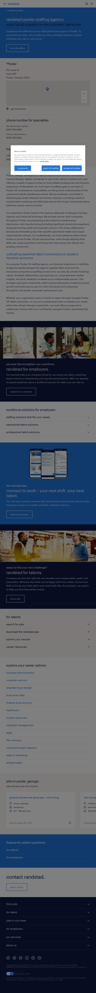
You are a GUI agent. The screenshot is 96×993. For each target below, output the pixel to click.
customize (23, 168)
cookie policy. (44, 161)
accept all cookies (72, 168)
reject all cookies (51, 168)
